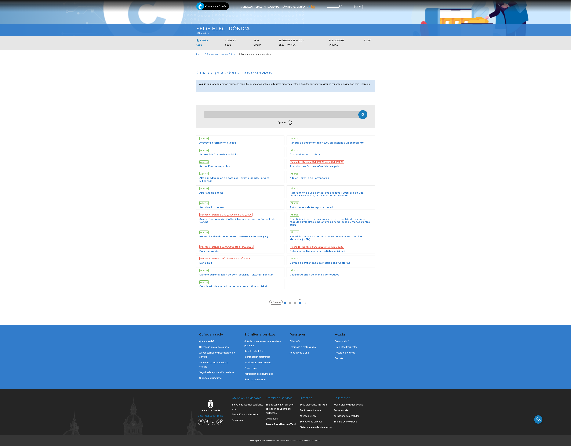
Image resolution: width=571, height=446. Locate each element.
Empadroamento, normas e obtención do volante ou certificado (280, 409)
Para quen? (257, 43)
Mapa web (270, 440)
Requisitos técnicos (345, 353)
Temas (258, 7)
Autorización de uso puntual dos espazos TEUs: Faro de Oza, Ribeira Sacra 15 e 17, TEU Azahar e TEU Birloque (327, 194)
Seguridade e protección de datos (216, 372)
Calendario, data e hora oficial (214, 347)
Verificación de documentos (258, 374)
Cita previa (237, 420)
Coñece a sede (230, 43)
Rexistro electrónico (254, 351)
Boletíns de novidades (345, 422)
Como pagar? (273, 419)
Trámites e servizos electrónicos (291, 43)
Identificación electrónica (257, 357)
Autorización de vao (211, 207)
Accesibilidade (296, 440)
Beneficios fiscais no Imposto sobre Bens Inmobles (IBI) (233, 236)
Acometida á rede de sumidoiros (219, 154)
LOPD (262, 440)
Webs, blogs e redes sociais (348, 405)
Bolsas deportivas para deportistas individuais (318, 251)
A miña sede (202, 43)
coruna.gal (202, 33)
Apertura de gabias (211, 192)
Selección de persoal (311, 422)
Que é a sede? (206, 341)
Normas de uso (282, 440)
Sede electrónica (223, 28)
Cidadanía (295, 341)
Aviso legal (254, 440)
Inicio (198, 54)
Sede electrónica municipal (313, 405)
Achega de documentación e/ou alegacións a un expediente (327, 142)
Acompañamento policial (305, 154)
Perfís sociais (341, 410)
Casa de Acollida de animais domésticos (314, 274)
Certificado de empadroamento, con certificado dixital (233, 286)
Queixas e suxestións (210, 378)
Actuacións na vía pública (214, 166)
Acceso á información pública (217, 142)
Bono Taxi (205, 262)
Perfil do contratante (255, 379)
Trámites (286, 7)
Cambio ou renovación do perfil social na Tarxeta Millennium (236, 274)
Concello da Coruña (212, 7)
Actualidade (271, 7)
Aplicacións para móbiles (346, 416)
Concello (247, 7)
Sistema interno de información (316, 427)
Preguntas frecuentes (346, 347)
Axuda (367, 40)
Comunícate (300, 7)
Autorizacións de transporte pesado (312, 207)
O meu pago (250, 368)
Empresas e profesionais (303, 347)
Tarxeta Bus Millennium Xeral (281, 424)
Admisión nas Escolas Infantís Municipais (314, 166)
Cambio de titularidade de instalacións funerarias (320, 262)
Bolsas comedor (209, 251)
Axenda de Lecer (308, 416)
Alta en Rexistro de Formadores (309, 178)
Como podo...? (342, 341)
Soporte (339, 358)
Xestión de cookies (312, 440)
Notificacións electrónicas (257, 362)
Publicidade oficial (336, 43)
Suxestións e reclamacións (246, 414)
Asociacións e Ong (299, 353)
